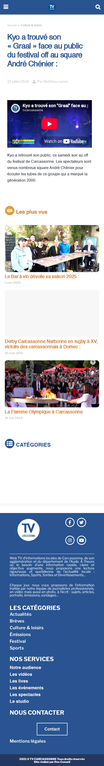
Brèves (12, 468)
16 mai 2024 (13, 418)
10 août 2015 (14, 353)
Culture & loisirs (31, 25)
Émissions (15, 481)
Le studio (19, 701)
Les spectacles (25, 695)
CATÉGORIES (33, 445)
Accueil (12, 25)
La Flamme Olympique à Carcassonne (44, 412)
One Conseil (62, 762)
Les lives (19, 681)
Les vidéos (21, 674)
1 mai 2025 (13, 282)
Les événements (27, 688)
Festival (13, 488)
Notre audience (25, 668)
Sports (12, 495)
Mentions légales (28, 741)
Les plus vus (31, 212)
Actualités (16, 461)
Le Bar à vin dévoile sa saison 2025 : (42, 276)
